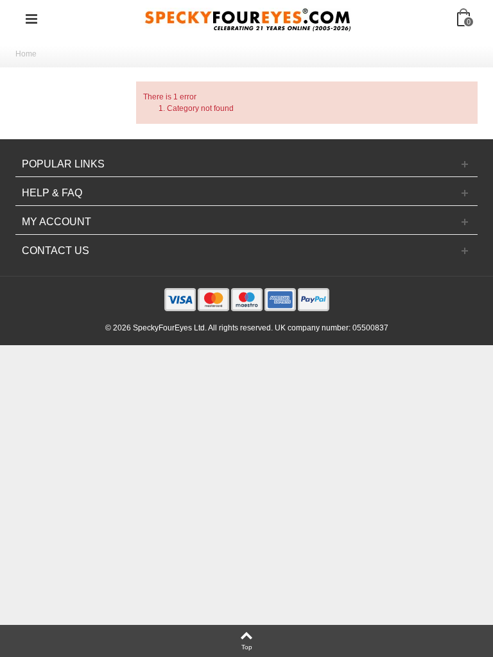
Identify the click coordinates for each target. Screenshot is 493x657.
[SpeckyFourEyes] (247, 18)
